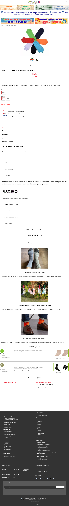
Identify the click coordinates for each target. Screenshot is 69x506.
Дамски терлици (7, 424)
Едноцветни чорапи (40, 442)
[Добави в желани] (66, 104)
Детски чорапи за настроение (9, 455)
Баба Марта (40, 434)
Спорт (38, 428)
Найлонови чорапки (7, 427)
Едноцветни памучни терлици (42, 447)
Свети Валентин (41, 432)
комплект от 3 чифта (23, 151)
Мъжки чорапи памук (8, 431)
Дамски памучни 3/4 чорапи (9, 416)
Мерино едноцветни (41, 453)
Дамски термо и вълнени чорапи (10, 422)
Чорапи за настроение (41, 417)
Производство (5, 477)
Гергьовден (7, 442)
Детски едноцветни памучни (9, 456)
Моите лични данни (34, 501)
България (6, 450)
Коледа (6, 439)
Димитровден (7, 443)
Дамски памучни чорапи (8, 414)
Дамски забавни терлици (9, 425)
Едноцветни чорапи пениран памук (43, 444)
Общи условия (16, 469)
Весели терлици (40, 425)
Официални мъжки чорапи (42, 415)
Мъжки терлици (13, 25)
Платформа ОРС (16, 474)
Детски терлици (40, 437)
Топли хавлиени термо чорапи (42, 456)
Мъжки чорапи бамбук (8, 433)
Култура (38, 427)
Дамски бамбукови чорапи (9, 420)
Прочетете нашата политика (35, 499)
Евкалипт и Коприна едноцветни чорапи (44, 455)
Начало (2, 25)
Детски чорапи (6, 453)
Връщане (5, 130)
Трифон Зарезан (41, 433)
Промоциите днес (6, 474)
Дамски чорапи (6, 412)
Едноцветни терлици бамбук (42, 449)
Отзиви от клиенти (7, 141)
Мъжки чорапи (7, 25)
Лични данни (16, 471)
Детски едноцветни (40, 458)
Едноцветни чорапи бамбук (42, 446)
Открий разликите (7, 446)
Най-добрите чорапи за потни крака (34, 272)
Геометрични (6, 444)
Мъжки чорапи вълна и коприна (10, 434)
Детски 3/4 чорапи (7, 458)
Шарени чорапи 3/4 (7, 449)
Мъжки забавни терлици (42, 413)
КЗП (14, 477)
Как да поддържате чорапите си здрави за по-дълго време (34, 305)
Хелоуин (6, 441)
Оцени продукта (33, 65)
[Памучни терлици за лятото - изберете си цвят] (34, 55)
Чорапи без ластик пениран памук (43, 450)
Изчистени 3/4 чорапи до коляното (11, 419)
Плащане (5, 134)
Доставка (5, 138)
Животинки (39, 419)
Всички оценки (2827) (34, 377)
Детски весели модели (8, 447)
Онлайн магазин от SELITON (34, 504)
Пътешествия (39, 422)
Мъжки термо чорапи (8, 436)
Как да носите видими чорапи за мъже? (34, 338)
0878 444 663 (44, 471)
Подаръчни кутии (40, 440)
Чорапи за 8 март (8, 438)
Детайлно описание (7, 127)
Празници (39, 430)
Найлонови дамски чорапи (42, 459)
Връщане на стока (6, 471)
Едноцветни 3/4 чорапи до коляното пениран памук (46, 452)
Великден (6, 437)
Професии (39, 424)
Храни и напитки (40, 421)
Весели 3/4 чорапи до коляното (10, 418)
